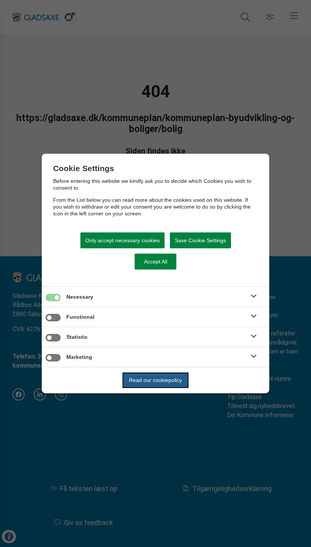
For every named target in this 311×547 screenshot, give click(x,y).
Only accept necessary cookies (122, 240)
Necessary (79, 297)
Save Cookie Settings (200, 240)
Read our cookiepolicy (155, 380)
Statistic (77, 337)
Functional (80, 317)
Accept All (155, 262)
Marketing (79, 357)
